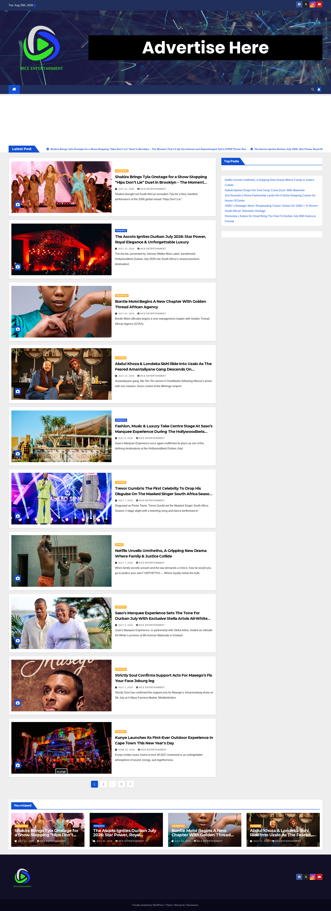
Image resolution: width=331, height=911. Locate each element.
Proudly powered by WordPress (148, 905)
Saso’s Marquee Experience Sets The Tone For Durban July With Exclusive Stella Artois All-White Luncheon (161, 618)
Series (119, 545)
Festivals (121, 732)
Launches (121, 607)
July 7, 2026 (126, 500)
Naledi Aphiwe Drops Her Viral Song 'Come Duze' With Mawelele (265, 190)
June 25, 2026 (127, 750)
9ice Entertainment (153, 189)
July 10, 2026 (126, 249)
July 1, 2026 (126, 687)
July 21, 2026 (126, 189)
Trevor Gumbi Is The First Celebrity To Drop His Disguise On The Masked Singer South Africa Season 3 (163, 494)
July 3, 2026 (126, 625)
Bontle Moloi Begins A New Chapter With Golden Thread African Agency (201, 835)
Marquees (121, 230)
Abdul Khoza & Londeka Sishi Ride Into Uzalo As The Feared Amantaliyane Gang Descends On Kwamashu (163, 369)
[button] (312, 89)
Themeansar (192, 905)
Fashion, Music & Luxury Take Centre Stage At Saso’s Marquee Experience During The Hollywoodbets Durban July (163, 431)
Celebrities (122, 171)
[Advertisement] (165, 120)
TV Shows (120, 358)
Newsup (178, 905)
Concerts (121, 669)
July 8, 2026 (126, 438)
